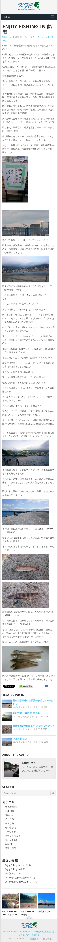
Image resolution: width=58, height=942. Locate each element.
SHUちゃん (7, 37)
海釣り (8, 848)
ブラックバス (11, 836)
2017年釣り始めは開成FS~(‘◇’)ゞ (21, 877)
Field (7, 811)
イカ (7, 819)
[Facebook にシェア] (46, 686)
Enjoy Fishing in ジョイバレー (19, 865)
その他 (8, 827)
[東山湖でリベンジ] (46, 900)
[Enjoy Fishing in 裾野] (28, 900)
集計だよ (34, 938)
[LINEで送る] (26, 686)
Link (8, 938)
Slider (7, 815)
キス (32, 37)
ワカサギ (9, 840)
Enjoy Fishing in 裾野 (15, 869)
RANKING (20, 938)
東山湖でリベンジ (13, 873)
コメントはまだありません (24, 707)
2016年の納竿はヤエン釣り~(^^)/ (21, 882)
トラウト (9, 831)
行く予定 (47, 938)
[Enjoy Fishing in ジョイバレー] (10, 900)
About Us (9, 806)
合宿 (7, 844)
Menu (7, 17)
